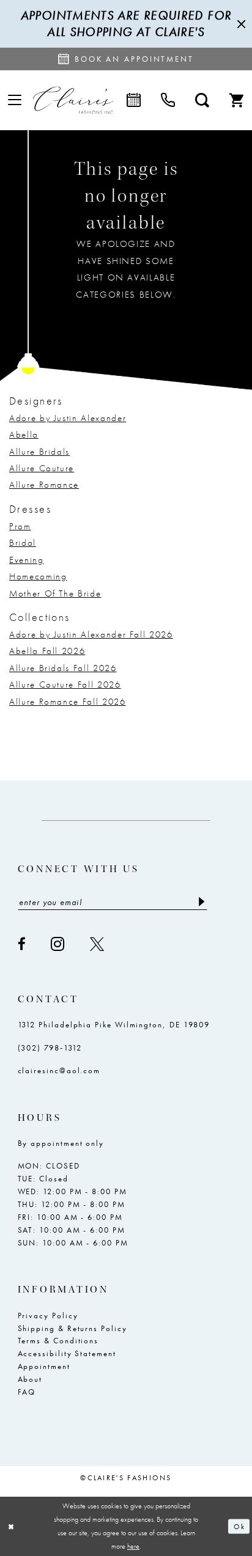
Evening (26, 560)
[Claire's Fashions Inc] (73, 100)
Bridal (22, 543)
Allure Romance (44, 485)
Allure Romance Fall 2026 (67, 701)
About (30, 1379)
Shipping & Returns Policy (72, 1328)
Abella (24, 434)
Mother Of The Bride (55, 593)
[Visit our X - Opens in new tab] (97, 944)
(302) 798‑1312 (50, 1048)
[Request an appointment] (133, 100)
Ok (239, 1526)
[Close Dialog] (11, 1526)
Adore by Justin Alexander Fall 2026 (91, 634)
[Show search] (202, 100)
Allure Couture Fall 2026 (65, 684)
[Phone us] (167, 100)
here (133, 1546)
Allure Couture (41, 468)
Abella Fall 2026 (47, 651)
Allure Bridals (39, 452)
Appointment (44, 1366)
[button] (14, 101)
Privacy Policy (48, 1315)
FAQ (27, 1392)
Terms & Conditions (58, 1340)
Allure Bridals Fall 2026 (63, 668)
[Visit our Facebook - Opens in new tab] (22, 944)
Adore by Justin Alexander (67, 418)
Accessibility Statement (67, 1353)
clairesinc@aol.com (59, 1070)
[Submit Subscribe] (201, 902)
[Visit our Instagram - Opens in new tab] (58, 944)
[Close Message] (240, 23)
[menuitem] (14, 101)
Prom (20, 526)
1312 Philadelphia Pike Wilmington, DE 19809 (114, 1024)
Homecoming (38, 576)
